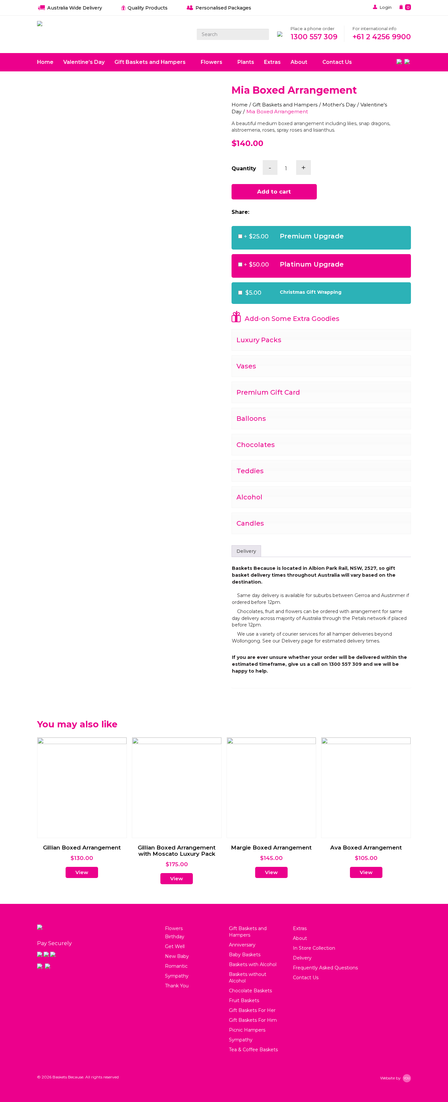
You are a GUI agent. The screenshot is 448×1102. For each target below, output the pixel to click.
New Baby (177, 956)
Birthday (174, 937)
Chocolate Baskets (250, 991)
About (300, 62)
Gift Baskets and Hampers (150, 62)
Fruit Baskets (244, 1000)
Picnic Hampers (247, 1030)
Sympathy (177, 976)
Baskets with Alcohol (252, 964)
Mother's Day (339, 105)
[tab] (246, 551)
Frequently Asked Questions (325, 968)
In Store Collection (314, 948)
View (81, 872)
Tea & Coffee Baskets (253, 1050)
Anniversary (242, 945)
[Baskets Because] (39, 24)
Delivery (246, 551)
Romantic (176, 966)
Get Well (175, 946)
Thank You (177, 986)
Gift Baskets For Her (252, 1010)
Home (45, 62)
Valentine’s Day (84, 62)
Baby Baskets (244, 955)
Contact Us (337, 62)
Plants (245, 62)
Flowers (212, 62)
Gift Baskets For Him (253, 1020)
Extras (272, 62)
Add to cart (274, 191)
